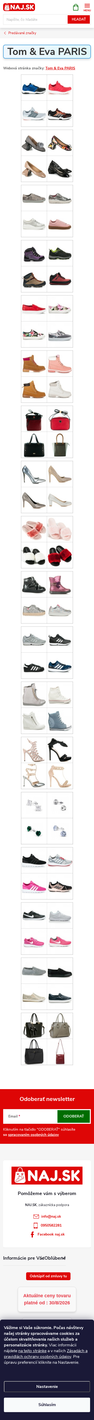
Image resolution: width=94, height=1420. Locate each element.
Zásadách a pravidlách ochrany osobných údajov (45, 1354)
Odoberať (73, 1116)
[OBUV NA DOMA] (47, 542)
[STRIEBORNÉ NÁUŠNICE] (47, 818)
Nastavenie (47, 1387)
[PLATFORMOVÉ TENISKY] (47, 707)
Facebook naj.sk (51, 1234)
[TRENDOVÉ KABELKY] (47, 1038)
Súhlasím (47, 1405)
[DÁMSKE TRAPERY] (47, 376)
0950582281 (51, 1225)
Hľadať (79, 19)
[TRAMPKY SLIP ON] (47, 983)
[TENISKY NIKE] (47, 928)
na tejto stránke (32, 1351)
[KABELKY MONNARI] (47, 431)
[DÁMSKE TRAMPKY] (47, 321)
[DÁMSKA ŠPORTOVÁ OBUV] (47, 210)
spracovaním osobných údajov (33, 1134)
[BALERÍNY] (47, 155)
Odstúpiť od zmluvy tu (48, 1276)
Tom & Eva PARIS (60, 68)
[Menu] (87, 7)
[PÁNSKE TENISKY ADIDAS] (47, 652)
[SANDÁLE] (47, 762)
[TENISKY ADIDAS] (47, 873)
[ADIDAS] (47, 100)
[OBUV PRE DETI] (47, 597)
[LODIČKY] (47, 486)
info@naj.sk (51, 1216)
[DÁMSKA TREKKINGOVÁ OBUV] (47, 266)
